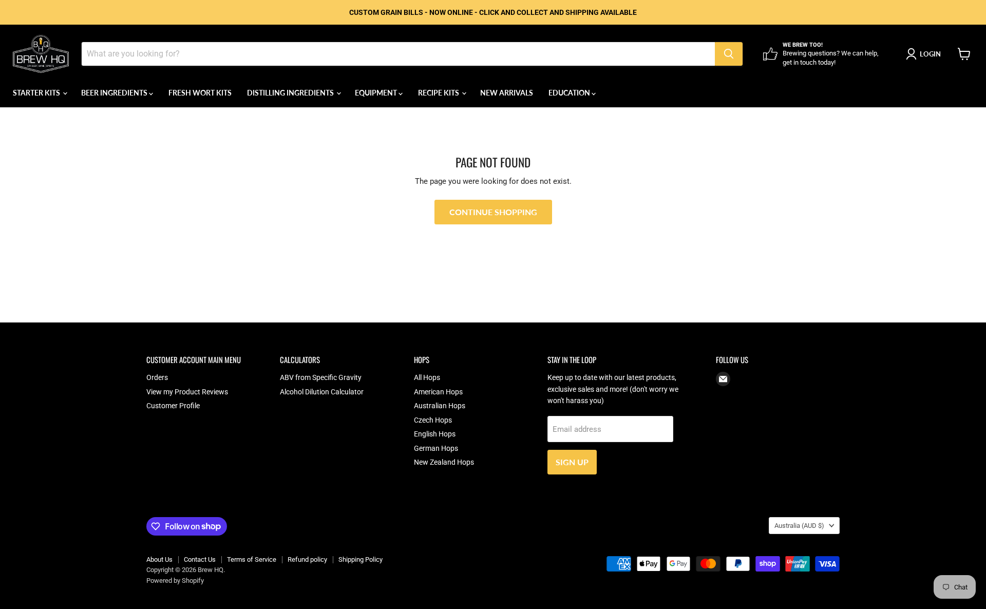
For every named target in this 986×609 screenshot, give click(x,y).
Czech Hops (433, 420)
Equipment (377, 92)
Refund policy (307, 559)
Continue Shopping (493, 212)
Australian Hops (439, 406)
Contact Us (200, 559)
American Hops (438, 392)
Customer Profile (173, 406)
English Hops (435, 434)
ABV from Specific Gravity (321, 377)
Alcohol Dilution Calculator (322, 392)
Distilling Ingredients (291, 92)
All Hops (427, 377)
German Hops (436, 448)
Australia (799, 525)
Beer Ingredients (115, 92)
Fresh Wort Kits (200, 92)
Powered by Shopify (175, 580)
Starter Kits (37, 92)
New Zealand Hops (444, 462)
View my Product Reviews (187, 392)
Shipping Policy (360, 559)
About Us (159, 559)
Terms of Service (251, 559)
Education (570, 92)
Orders (157, 377)
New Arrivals (506, 92)
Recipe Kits (439, 92)
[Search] (729, 54)
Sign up (572, 462)
